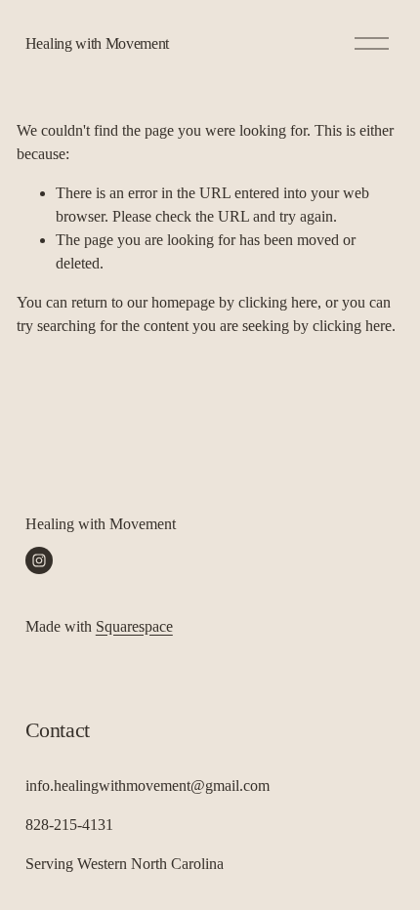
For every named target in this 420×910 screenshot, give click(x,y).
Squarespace (134, 626)
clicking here (277, 302)
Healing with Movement (97, 43)
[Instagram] (39, 560)
